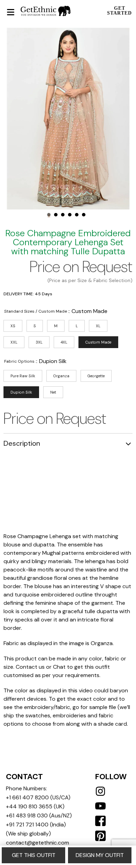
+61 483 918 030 (27, 815)
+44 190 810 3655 (29, 806)
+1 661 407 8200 (27, 797)
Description (21, 443)
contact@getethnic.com (37, 842)
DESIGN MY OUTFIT (100, 855)
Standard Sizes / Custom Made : (36, 311)
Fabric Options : (20, 361)
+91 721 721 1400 (27, 824)
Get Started (119, 11)
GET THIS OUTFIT (33, 855)
